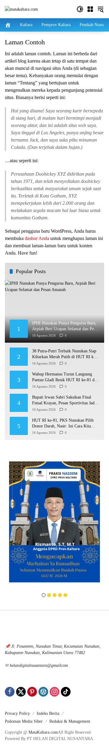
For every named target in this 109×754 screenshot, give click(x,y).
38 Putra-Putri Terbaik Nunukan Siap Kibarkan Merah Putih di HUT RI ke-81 (64, 354)
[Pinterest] (32, 692)
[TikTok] (66, 692)
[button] (80, 9)
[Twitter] (21, 692)
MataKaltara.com (43, 732)
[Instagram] (54, 692)
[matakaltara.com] (21, 9)
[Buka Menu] (90, 9)
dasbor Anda (37, 238)
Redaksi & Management (69, 721)
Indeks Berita (48, 713)
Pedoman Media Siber (24, 721)
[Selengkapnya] (54, 627)
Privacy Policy (17, 713)
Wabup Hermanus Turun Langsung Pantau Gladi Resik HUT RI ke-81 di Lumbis (64, 377)
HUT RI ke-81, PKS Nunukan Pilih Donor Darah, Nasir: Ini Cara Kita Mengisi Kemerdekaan (63, 423)
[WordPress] (43, 692)
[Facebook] (10, 692)
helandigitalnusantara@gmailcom (39, 665)
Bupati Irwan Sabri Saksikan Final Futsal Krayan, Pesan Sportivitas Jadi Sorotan (64, 400)
